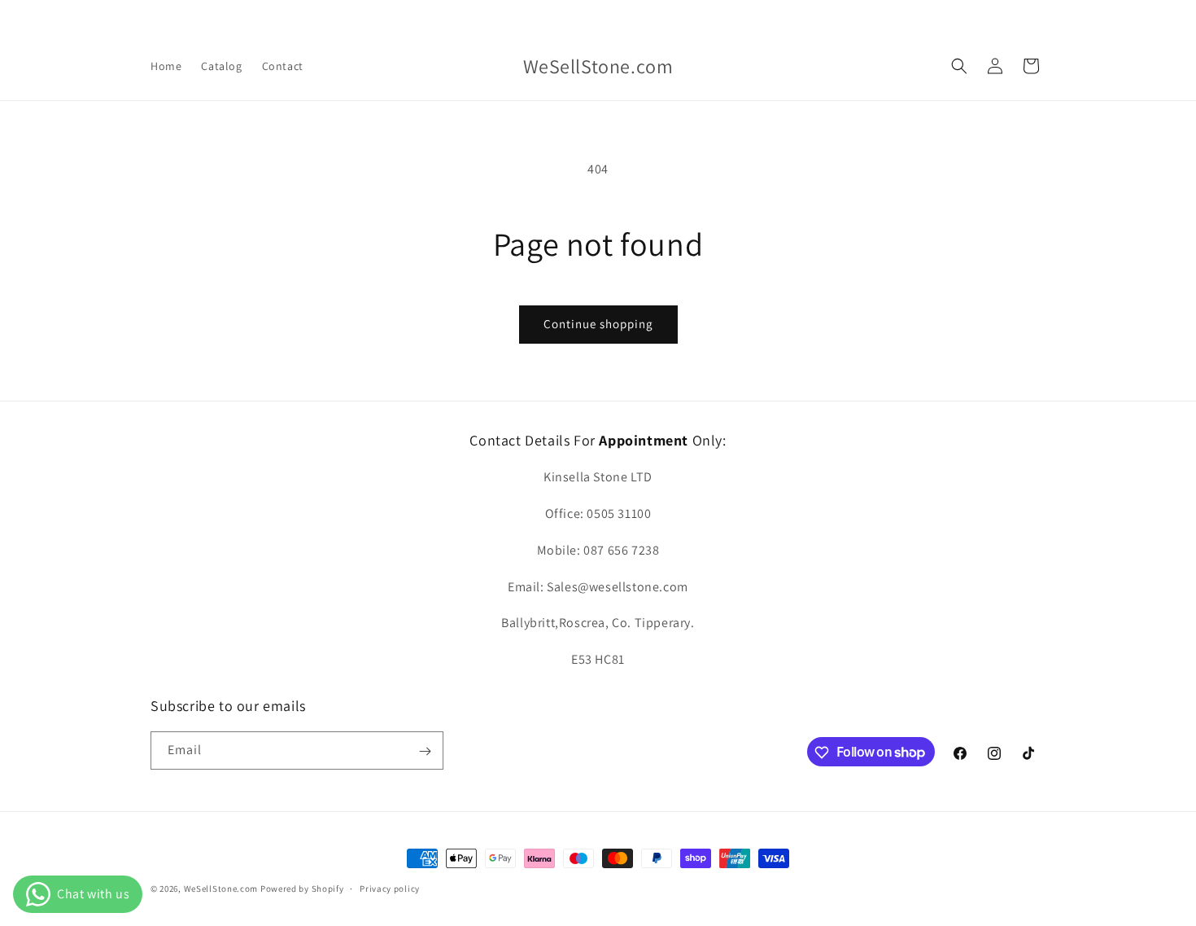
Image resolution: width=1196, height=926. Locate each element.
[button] (959, 66)
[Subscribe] (425, 751)
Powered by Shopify (302, 888)
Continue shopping (598, 323)
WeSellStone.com (221, 888)
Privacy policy (390, 887)
